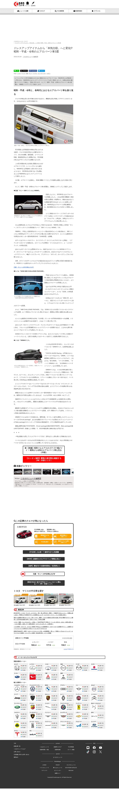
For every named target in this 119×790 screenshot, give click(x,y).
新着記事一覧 (17, 746)
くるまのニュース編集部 (30, 56)
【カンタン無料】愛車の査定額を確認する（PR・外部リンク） (43, 459)
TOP (15, 743)
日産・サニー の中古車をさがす (44, 574)
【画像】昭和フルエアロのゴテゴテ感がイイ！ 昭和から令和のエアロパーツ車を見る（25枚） (44, 450)
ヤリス (23, 73)
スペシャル (97, 11)
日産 (27, 73)
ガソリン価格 (71, 749)
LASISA (44, 765)
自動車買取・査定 (44, 749)
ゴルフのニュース (71, 765)
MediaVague (57, 761)
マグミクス (44, 770)
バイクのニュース (44, 767)
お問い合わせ (17, 751)
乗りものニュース (57, 767)
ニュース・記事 (24, 11)
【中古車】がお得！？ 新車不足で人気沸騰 (44, 552)
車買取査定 (78, 11)
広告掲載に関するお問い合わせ (21, 754)
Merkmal (71, 770)
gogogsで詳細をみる (69, 649)
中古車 (23, 670)
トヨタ (19, 73)
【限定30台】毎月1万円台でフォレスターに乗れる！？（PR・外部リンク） (44, 583)
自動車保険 (57, 749)
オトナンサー (57, 770)
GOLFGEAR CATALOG (71, 767)
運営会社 (16, 757)
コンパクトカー (42, 73)
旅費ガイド (57, 773)
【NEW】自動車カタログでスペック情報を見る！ (43, 559)
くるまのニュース (44, 747)
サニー (30, 73)
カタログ (42, 11)
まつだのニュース (57, 757)
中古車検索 (60, 11)
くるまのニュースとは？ (20, 749)
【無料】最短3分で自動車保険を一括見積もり (44, 566)
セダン (48, 73)
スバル (35, 73)
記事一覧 (24, 665)
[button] (16, 599)
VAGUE (58, 765)
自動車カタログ (58, 747)
